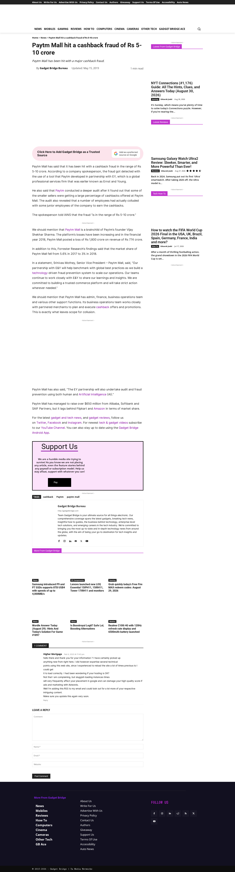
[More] (140, 76)
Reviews (155, 171)
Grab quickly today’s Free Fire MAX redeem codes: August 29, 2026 (125, 587)
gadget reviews (99, 417)
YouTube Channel (53, 427)
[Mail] (75, 540)
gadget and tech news (66, 417)
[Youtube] (87, 540)
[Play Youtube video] (87, 356)
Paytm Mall (72, 229)
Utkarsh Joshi (166, 99)
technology (39, 273)
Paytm (59, 190)
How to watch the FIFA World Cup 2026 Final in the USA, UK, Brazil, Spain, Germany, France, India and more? (176, 236)
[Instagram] (64, 540)
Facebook (55, 422)
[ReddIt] (125, 76)
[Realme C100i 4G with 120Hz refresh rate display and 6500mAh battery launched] (125, 610)
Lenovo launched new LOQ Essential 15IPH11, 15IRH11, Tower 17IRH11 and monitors (87, 587)
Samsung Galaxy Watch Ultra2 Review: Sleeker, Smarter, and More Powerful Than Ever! (174, 163)
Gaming (112, 580)
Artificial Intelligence (92, 394)
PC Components (77, 580)
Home (35, 37)
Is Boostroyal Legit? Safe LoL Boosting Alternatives (87, 627)
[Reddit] (178, 813)
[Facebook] (88, 76)
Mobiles (112, 621)
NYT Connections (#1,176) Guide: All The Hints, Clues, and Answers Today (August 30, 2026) (175, 89)
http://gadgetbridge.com (68, 511)
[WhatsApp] (110, 76)
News (43, 37)
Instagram (75, 422)
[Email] (132, 76)
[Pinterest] (103, 76)
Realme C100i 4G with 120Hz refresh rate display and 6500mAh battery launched (125, 628)
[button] (199, 29)
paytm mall (73, 496)
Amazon (99, 408)
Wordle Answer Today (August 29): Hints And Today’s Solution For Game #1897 (47, 630)
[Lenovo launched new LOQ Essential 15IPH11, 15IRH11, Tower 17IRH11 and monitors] (87, 569)
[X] (96, 76)
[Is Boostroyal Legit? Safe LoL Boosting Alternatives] (87, 610)
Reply (45, 700)
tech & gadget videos (113, 422)
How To (155, 246)
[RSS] (186, 813)
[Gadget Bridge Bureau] (34, 68)
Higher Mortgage (52, 654)
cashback (102, 307)
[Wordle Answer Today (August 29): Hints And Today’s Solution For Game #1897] (49, 610)
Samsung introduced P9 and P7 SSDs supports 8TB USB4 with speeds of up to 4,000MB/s (48, 589)
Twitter (41, 422)
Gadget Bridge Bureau (54, 68)
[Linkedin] (118, 76)
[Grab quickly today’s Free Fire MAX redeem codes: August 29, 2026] (125, 569)
